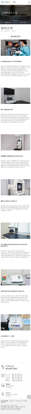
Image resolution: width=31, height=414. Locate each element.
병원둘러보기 (8, 22)
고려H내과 (6, 2)
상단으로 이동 (29, 397)
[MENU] (29, 2)
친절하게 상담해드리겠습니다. (9, 386)
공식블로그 (25, 400)
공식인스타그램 (18, 400)
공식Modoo (3, 402)
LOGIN (14, 1)
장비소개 (15, 22)
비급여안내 (11, 400)
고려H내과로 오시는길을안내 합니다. (11, 394)
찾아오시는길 (23, 22)
